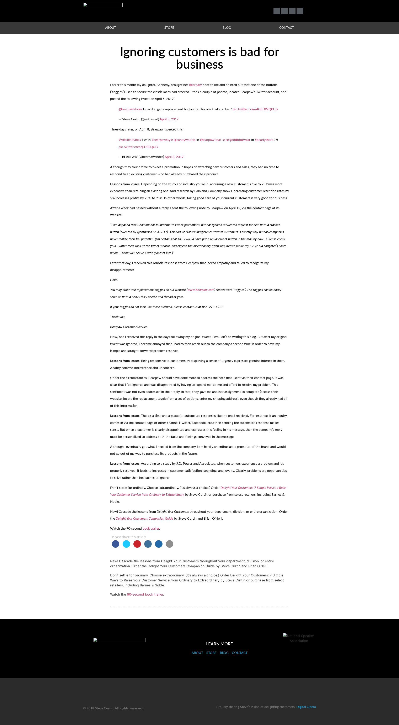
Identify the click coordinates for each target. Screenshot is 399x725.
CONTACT (286, 27)
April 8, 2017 (174, 157)
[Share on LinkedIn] (148, 546)
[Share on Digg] (159, 546)
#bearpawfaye (210, 140)
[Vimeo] (284, 11)
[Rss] (300, 11)
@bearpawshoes (130, 109)
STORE (169, 27)
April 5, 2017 (169, 119)
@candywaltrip (185, 140)
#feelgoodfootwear (236, 140)
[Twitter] (276, 11)
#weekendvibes (129, 140)
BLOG (227, 27)
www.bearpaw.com (200, 290)
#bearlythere (264, 140)
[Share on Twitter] (126, 546)
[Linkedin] (292, 11)
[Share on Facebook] (115, 546)
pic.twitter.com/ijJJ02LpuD (138, 147)
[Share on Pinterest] (137, 546)
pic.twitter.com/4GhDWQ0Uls (255, 109)
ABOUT (110, 27)
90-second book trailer (145, 594)
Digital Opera (306, 707)
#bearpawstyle (162, 140)
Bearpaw (195, 85)
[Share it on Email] (169, 546)
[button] (310, 11)
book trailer (151, 528)
